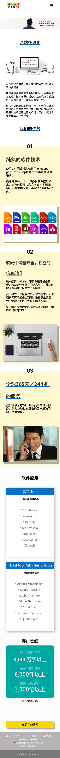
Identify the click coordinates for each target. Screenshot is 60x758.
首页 (8, 736)
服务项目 (36, 736)
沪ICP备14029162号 (28, 745)
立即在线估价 (30, 724)
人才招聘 (47, 736)
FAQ (26, 736)
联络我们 (23, 739)
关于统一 (17, 736)
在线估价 (34, 739)
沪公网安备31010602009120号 (29, 742)
